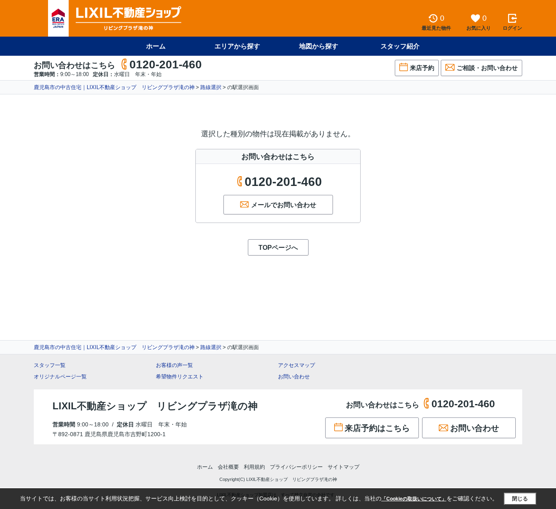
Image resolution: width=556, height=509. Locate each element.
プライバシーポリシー (296, 467)
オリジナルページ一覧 (60, 377)
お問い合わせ (294, 377)
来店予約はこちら (377, 428)
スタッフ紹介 (400, 46)
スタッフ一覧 (50, 365)
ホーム (156, 46)
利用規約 (254, 467)
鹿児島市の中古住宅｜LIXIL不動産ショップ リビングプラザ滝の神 (114, 87)
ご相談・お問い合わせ (487, 67)
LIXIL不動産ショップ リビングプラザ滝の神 (155, 405)
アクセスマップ (296, 365)
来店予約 (422, 67)
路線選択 (210, 87)
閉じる (520, 499)
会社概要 (228, 467)
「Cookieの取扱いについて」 (414, 499)
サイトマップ (343, 467)
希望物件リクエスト (180, 377)
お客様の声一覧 (174, 365)
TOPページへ (278, 247)
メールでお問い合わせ (283, 204)
